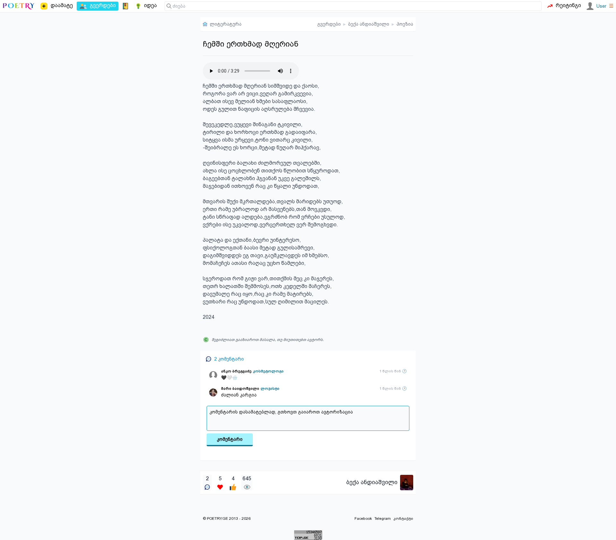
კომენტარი (230, 439)
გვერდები (329, 24)
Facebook (363, 518)
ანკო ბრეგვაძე (236, 371)
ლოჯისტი (270, 388)
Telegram (382, 518)
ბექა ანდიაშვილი (368, 24)
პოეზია (405, 24)
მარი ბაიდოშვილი (240, 388)
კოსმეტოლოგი (268, 371)
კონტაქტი (403, 518)
